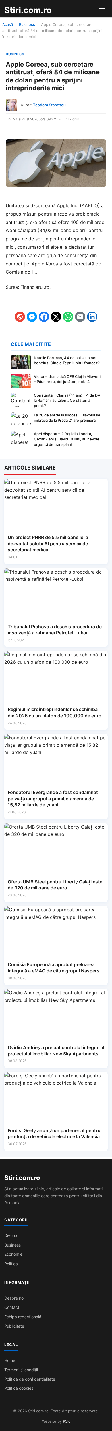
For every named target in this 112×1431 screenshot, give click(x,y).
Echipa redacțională (22, 1316)
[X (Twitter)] (56, 317)
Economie (13, 1254)
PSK (66, 1421)
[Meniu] (102, 8)
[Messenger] (32, 317)
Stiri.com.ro (22, 1177)
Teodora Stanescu (49, 105)
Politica (11, 1263)
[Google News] (20, 317)
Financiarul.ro (34, 287)
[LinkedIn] (92, 317)
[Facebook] (44, 317)
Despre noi (14, 1298)
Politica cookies (18, 1388)
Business (27, 24)
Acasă (7, 24)
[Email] (80, 317)
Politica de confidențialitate (29, 1379)
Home (9, 1360)
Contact (11, 1307)
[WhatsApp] (68, 317)
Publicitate (14, 1325)
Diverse (11, 1235)
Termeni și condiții (21, 1369)
